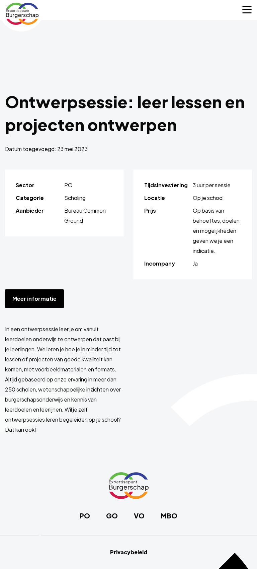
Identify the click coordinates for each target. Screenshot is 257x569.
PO (85, 515)
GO (112, 515)
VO (139, 515)
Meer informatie (34, 298)
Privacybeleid (128, 552)
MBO (169, 515)
